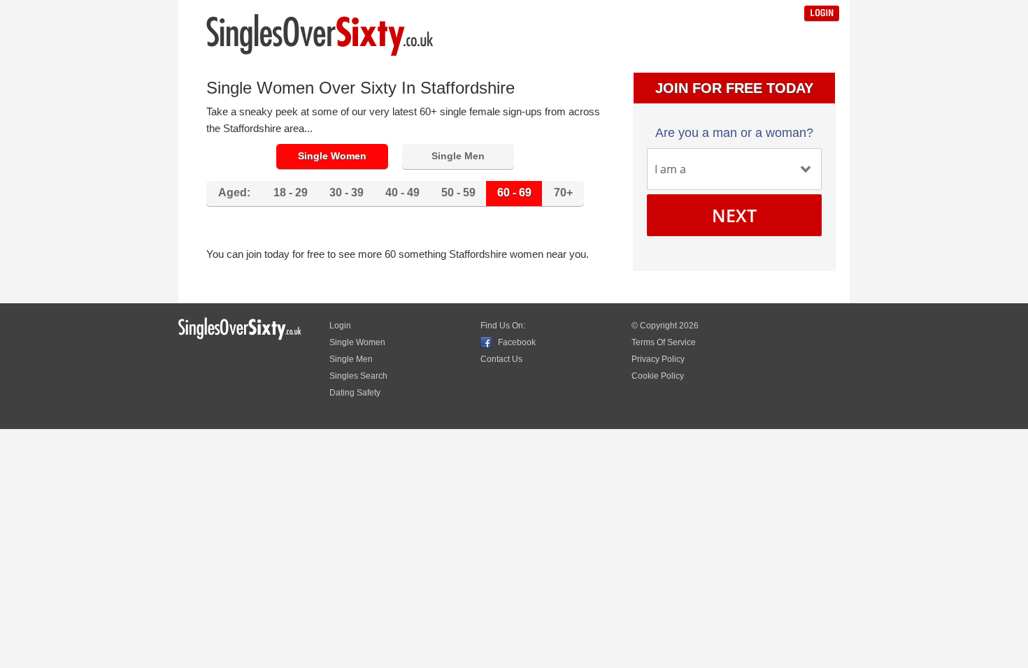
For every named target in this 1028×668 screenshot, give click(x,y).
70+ (563, 192)
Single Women (332, 155)
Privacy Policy (658, 359)
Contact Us (501, 359)
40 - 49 (402, 192)
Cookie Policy (657, 376)
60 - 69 (514, 192)
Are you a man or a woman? (734, 133)
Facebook (517, 342)
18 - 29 (290, 192)
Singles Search (358, 376)
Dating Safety (354, 393)
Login (821, 14)
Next (734, 215)
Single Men (458, 155)
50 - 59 (458, 192)
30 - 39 (346, 192)
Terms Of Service (663, 342)
